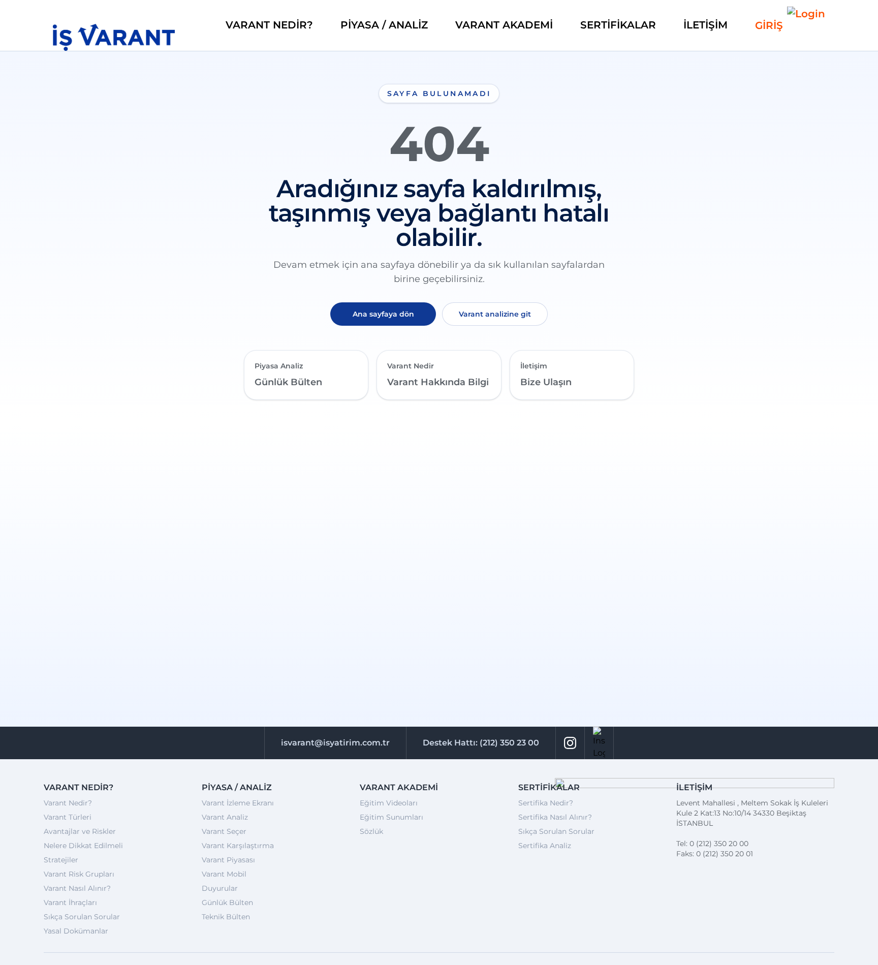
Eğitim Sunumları (391, 817)
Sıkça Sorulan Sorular (82, 916)
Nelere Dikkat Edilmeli (83, 845)
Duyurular (220, 888)
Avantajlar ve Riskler (80, 831)
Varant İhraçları (70, 902)
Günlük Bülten (227, 902)
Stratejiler (61, 859)
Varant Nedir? (68, 802)
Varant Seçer (224, 831)
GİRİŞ (769, 25)
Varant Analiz (225, 817)
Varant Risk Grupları (79, 874)
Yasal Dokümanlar (76, 931)
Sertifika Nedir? (545, 802)
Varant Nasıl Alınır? (77, 888)
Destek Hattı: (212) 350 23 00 (481, 743)
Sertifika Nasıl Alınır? (555, 817)
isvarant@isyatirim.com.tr (335, 743)
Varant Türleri (67, 817)
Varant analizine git (495, 314)
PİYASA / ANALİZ (384, 25)
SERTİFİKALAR (618, 25)
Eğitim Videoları (389, 802)
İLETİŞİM (705, 25)
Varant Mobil (224, 874)
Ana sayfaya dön (383, 314)
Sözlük (371, 831)
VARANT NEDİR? (269, 25)
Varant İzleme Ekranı (238, 802)
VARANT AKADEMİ (504, 25)
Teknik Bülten (226, 916)
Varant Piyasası (228, 859)
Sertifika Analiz (544, 845)
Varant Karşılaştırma (238, 845)
